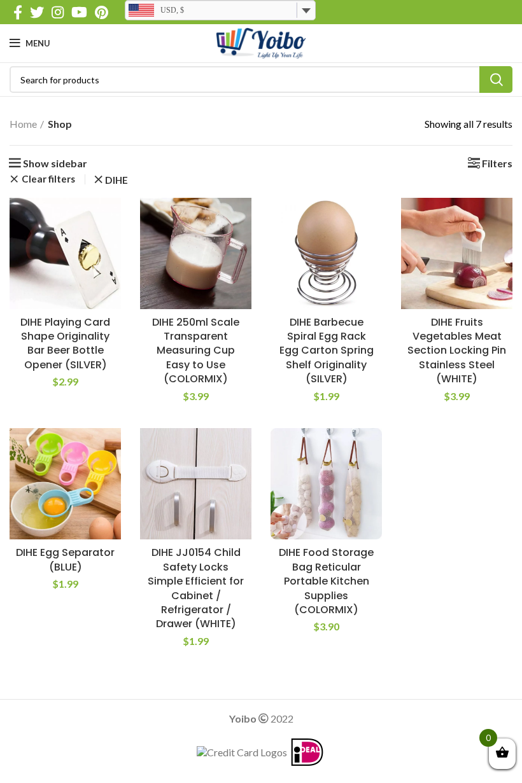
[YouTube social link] (79, 12)
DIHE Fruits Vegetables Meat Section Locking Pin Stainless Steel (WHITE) (456, 351)
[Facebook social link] (18, 12)
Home (23, 124)
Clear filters (48, 179)
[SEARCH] (495, 79)
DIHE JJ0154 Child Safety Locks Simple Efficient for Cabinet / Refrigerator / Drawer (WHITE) (196, 588)
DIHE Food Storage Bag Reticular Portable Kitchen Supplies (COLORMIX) (326, 581)
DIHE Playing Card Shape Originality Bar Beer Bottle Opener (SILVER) (65, 343)
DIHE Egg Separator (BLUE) (65, 559)
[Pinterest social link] (101, 12)
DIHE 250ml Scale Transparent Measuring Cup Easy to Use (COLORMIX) (195, 351)
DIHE (116, 180)
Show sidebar (55, 163)
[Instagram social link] (57, 12)
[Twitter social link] (37, 12)
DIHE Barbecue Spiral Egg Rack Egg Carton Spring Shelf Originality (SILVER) (326, 351)
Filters (497, 163)
